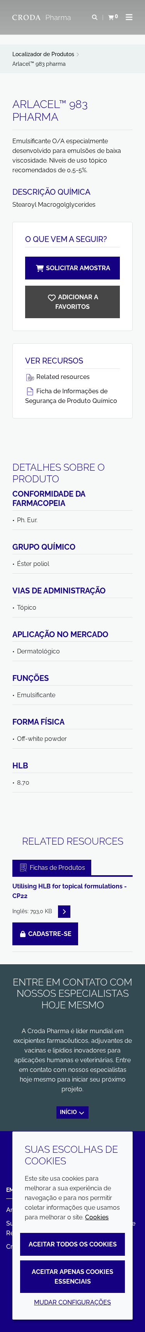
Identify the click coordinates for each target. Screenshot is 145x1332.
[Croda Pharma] (42, 17)
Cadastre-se (49, 934)
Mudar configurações (72, 1302)
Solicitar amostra (78, 268)
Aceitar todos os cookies (73, 1244)
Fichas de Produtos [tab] (56, 867)
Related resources (62, 377)
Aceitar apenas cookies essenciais (72, 1276)
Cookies (97, 1217)
